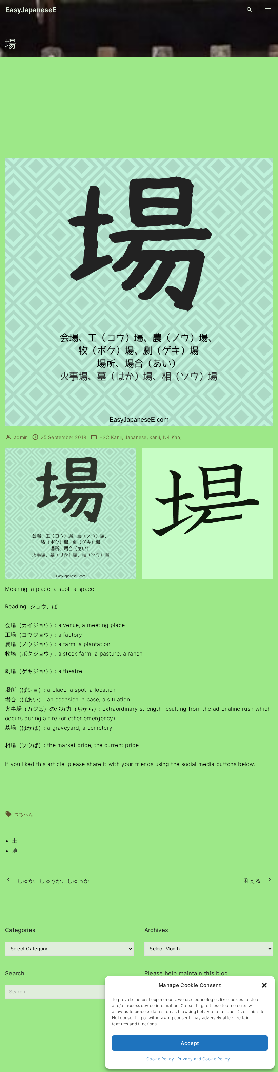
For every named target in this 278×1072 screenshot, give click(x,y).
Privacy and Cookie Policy (203, 1059)
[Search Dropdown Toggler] (250, 10)
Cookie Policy (160, 1059)
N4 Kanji (173, 437)
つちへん (23, 814)
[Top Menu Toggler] (267, 10)
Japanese (136, 437)
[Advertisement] (139, 107)
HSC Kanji (110, 437)
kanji (155, 437)
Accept (190, 1043)
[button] (264, 985)
